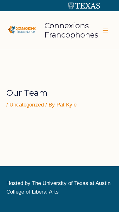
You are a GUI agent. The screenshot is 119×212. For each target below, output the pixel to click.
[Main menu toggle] (105, 30)
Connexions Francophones (71, 30)
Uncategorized (27, 105)
